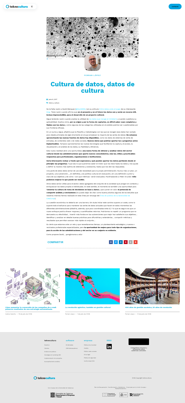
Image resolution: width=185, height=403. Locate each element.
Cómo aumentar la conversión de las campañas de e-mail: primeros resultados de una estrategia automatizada (30, 308)
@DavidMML (81, 109)
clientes (74, 6)
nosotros (83, 6)
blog (90, 6)
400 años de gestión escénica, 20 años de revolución (148, 307)
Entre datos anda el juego (109, 109)
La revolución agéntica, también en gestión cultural (88, 307)
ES (98, 6)
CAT (104, 6)
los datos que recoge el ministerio (103, 119)
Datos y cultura (54, 103)
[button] (111, 242)
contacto (175, 6)
